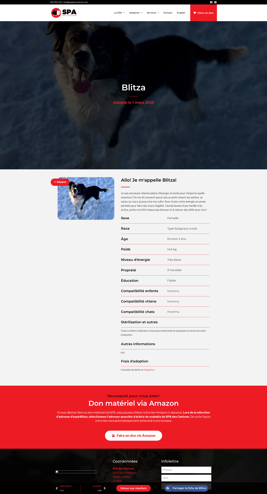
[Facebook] (211, 2)
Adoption (134, 12)
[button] (123, 12)
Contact (167, 12)
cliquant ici (149, 370)
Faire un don (205, 12)
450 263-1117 (56, 2)
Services (151, 12)
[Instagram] (215, 2)
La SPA (118, 12)
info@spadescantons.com (76, 2)
